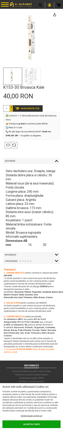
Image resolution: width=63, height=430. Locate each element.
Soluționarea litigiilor (28, 378)
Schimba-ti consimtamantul (31, 381)
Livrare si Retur (44, 371)
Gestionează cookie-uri (31, 416)
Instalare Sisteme (40, 374)
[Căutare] (40, 5)
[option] (31, 38)
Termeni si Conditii (23, 374)
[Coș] (58, 5)
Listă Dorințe (8, 145)
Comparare (14, 145)
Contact (15, 371)
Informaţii (10, 255)
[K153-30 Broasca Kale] (12, 76)
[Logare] (49, 5)
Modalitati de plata (28, 371)
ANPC (41, 378)
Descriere (10, 161)
